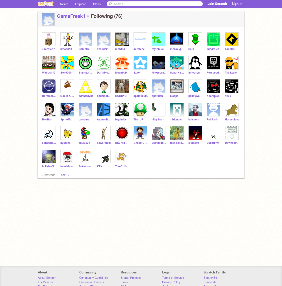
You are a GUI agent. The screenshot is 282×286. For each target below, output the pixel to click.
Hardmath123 (49, 96)
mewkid (120, 49)
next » (65, 175)
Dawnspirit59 (232, 143)
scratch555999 (49, 143)
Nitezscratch (159, 72)
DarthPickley (104, 72)
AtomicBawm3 (104, 119)
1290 (228, 96)
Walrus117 (49, 72)
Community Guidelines (93, 277)
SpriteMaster (67, 119)
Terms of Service (173, 277)
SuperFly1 (213, 143)
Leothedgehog (159, 143)
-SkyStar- (158, 119)
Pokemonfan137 (86, 166)
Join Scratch (217, 3)
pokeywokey (195, 96)
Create (63, 4)
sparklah (157, 96)
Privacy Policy (171, 282)
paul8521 (84, 143)
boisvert (193, 119)
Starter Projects (131, 277)
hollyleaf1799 (49, 166)
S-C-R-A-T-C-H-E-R (67, 96)
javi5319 (193, 143)
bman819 (66, 49)
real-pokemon (177, 143)
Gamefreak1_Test (86, 49)
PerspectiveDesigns (214, 72)
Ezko (137, 72)
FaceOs (230, 49)
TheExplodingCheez (232, 72)
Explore (80, 4)
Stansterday (86, 72)
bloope (174, 96)
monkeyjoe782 (177, 49)
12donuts (176, 119)
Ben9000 (66, 72)
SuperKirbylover (177, 72)
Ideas (97, 4)
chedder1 (103, 49)
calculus (84, 119)
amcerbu (194, 72)
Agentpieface (214, 96)
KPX (99, 166)
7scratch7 (48, 49)
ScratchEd (210, 277)
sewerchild (104, 143)
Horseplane (232, 119)
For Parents (45, 282)
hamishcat (67, 166)
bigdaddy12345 (122, 119)
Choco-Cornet (141, 143)
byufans (65, 143)
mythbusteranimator (159, 49)
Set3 (191, 49)
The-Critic (121, 166)
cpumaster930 (104, 96)
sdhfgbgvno (86, 96)
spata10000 (141, 96)
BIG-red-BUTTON (122, 143)
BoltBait (47, 119)
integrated (213, 49)
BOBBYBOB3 (122, 96)
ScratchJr (210, 282)
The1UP (138, 119)
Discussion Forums (91, 282)
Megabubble (122, 72)
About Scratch (47, 277)
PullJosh (212, 119)
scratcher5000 (141, 49)
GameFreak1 (71, 15)
